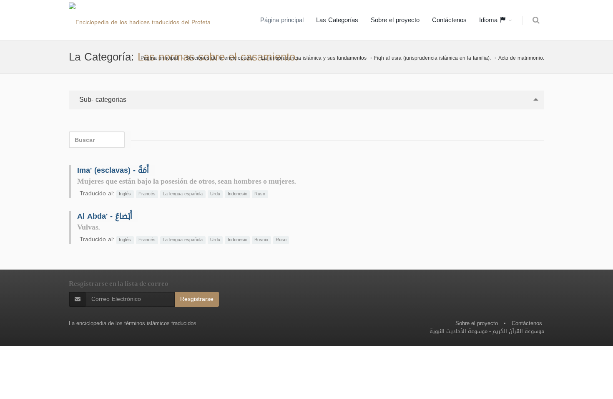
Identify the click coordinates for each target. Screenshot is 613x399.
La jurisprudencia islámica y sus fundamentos (314, 58)
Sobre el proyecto (395, 20)
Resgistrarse (197, 299)
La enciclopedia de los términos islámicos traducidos (132, 323)
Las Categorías (337, 20)
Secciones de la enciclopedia (220, 58)
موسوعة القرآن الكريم (518, 331)
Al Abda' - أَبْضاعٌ (104, 216)
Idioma (489, 20)
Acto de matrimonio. (521, 58)
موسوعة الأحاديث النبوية (458, 331)
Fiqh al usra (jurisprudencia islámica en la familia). (432, 58)
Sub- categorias (101, 99)
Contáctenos (449, 20)
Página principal (282, 20)
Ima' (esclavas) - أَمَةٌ (113, 170)
